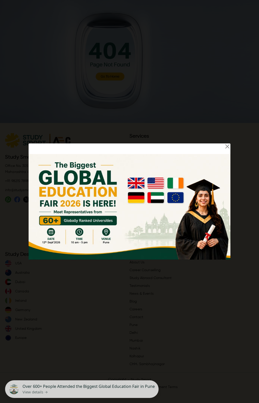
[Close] (227, 146)
